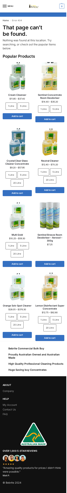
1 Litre (11, 106)
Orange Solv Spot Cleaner (17, 305)
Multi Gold (17, 234)
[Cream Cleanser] (17, 76)
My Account (10, 404)
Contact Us (9, 409)
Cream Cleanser (17, 94)
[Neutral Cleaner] (49, 142)
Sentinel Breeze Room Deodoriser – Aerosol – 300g (49, 237)
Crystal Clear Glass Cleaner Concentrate (17, 162)
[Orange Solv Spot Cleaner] (17, 286)
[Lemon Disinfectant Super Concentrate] (49, 286)
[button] (61, 6)
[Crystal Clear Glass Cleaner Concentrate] (17, 142)
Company (8, 390)
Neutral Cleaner (50, 160)
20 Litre (17, 183)
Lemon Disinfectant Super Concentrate (49, 307)
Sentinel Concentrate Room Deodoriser (50, 96)
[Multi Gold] (17, 215)
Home (6, 20)
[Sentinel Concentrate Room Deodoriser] (49, 76)
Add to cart (17, 116)
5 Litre (23, 106)
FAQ (5, 414)
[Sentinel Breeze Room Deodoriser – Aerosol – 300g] (49, 215)
